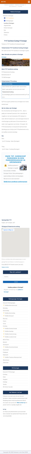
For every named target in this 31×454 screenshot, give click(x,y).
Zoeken (16, 282)
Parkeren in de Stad (5, 267)
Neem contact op (21, 402)
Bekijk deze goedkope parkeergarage (15, 181)
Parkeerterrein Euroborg (8, 92)
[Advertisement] (15, 201)
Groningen (4, 57)
